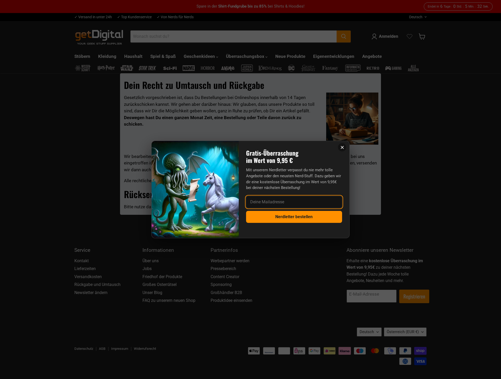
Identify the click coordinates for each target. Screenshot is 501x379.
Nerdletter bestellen (294, 216)
